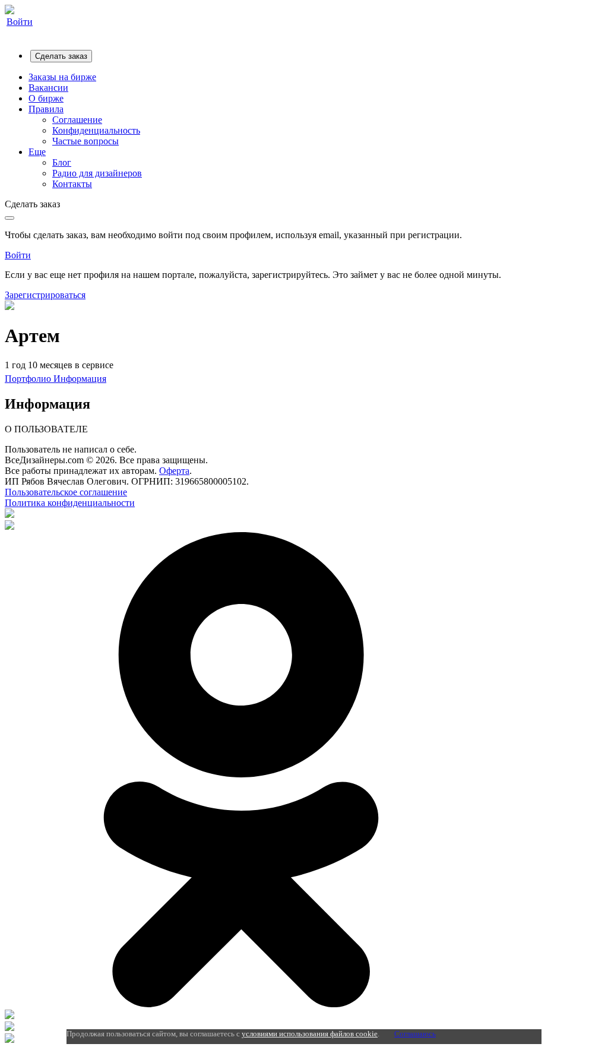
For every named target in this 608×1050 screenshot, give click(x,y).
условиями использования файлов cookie (310, 1033)
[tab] (29, 379)
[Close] (9, 218)
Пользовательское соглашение (66, 492)
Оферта (174, 471)
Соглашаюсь (415, 1033)
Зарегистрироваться (45, 295)
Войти (20, 22)
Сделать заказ (61, 56)
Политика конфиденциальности (70, 503)
